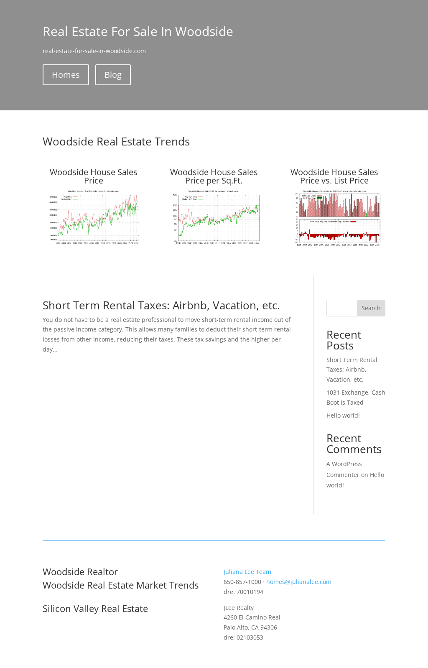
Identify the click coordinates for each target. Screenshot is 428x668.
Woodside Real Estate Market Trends (121, 585)
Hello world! (343, 415)
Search (371, 308)
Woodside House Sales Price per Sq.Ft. (214, 176)
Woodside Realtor (80, 571)
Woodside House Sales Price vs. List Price (334, 176)
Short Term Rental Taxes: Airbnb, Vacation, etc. (161, 305)
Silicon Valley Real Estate (95, 608)
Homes (66, 74)
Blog (113, 74)
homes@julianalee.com (298, 582)
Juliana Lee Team (247, 572)
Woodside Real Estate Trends (116, 141)
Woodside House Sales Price (94, 176)
